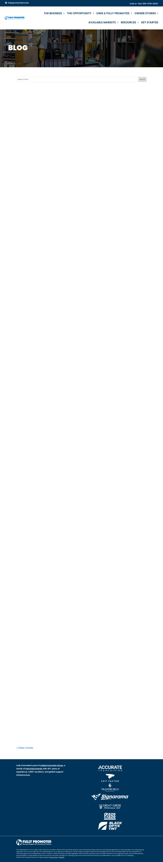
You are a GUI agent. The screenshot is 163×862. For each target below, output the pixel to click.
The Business (53, 13)
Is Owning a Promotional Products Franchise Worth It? (72, 615)
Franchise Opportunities (37, 513)
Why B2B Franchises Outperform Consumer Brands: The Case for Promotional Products (79, 396)
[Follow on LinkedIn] (145, 841)
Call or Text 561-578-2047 (144, 3)
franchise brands (33, 768)
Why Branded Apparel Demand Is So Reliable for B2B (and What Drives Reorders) (77, 724)
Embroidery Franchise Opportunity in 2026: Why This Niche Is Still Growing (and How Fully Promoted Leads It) (80, 174)
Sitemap (61, 857)
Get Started (149, 22)
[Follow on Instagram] (140, 841)
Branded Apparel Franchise (39, 730)
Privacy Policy (53, 857)
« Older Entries (24, 748)
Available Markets (102, 22)
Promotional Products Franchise (51, 402)
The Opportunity (79, 13)
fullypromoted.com (18, 2)
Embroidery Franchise (36, 181)
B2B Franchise (26, 402)
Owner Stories (145, 13)
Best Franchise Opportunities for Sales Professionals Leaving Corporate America (78, 506)
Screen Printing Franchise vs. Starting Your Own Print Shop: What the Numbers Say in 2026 (77, 285)
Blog (21, 181)
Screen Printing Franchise (38, 291)
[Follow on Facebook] (135, 841)
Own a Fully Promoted (112, 13)
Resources (128, 22)
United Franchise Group (51, 765)
